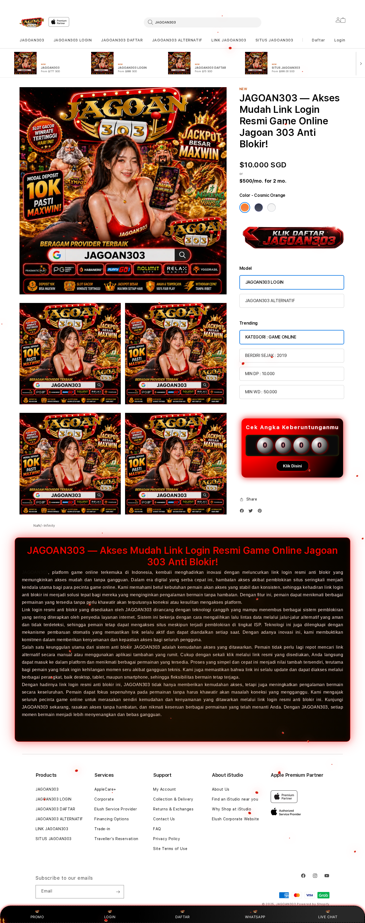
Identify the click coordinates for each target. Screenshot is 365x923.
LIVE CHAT (327, 917)
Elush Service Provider (115, 809)
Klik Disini (292, 466)
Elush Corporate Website (235, 819)
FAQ (157, 829)
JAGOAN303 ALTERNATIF (177, 40)
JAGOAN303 (32, 40)
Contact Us (164, 819)
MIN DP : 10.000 (260, 373)
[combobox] (202, 22)
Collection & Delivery (173, 799)
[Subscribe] (118, 891)
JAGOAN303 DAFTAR (122, 40)
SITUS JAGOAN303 (274, 40)
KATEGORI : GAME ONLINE (270, 337)
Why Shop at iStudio (231, 809)
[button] (32, 40)
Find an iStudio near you (235, 799)
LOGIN (110, 917)
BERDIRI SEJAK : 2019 (266, 355)
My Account (164, 789)
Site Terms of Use (170, 849)
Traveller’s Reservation (116, 839)
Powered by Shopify (313, 904)
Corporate (104, 799)
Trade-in (102, 829)
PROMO (37, 917)
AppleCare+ (105, 789)
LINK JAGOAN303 (228, 40)
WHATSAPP (255, 917)
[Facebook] (243, 512)
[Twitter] (252, 512)
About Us (221, 789)
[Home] (32, 22)
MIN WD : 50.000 (261, 391)
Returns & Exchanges (173, 809)
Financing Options (111, 819)
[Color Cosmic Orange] (244, 207)
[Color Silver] (271, 207)
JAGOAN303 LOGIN (72, 40)
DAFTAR (182, 917)
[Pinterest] (261, 512)
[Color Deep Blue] (258, 207)
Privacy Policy (166, 839)
